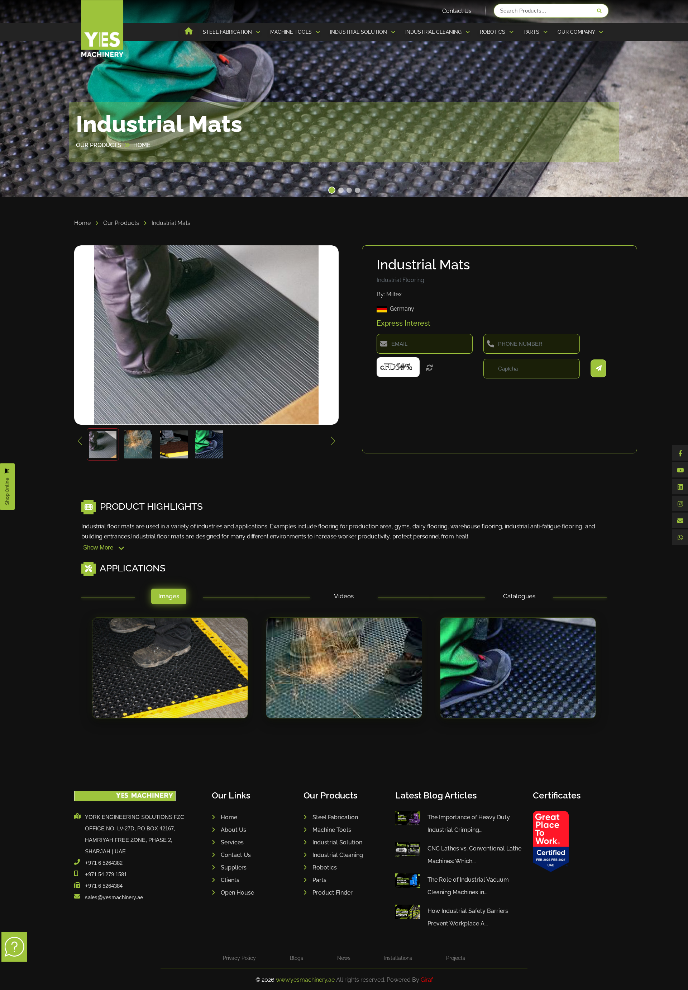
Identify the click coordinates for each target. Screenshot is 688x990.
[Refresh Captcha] (429, 368)
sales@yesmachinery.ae (114, 897)
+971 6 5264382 (104, 863)
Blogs (296, 958)
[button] (331, 190)
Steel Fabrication (335, 817)
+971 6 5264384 (104, 886)
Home (83, 223)
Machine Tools (331, 829)
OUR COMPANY (577, 32)
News (343, 958)
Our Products (121, 223)
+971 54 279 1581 (106, 874)
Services (232, 842)
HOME (141, 145)
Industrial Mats (171, 223)
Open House (237, 892)
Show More (99, 547)
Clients (230, 880)
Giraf (427, 979)
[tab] (169, 598)
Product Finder (332, 892)
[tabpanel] (344, 675)
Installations (398, 958)
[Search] (599, 10)
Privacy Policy (239, 958)
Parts (319, 880)
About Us (233, 829)
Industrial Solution (337, 842)
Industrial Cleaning (337, 855)
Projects (455, 958)
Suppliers (234, 867)
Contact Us (457, 11)
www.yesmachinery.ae (306, 979)
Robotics (324, 867)
